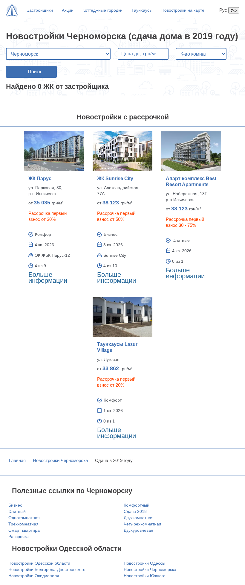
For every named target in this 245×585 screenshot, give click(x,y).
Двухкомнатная (139, 517)
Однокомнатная (24, 517)
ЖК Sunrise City (115, 178)
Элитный (17, 511)
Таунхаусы (141, 10)
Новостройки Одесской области (39, 563)
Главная (17, 460)
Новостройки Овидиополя (33, 575)
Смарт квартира (24, 530)
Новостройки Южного (145, 575)
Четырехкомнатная (142, 524)
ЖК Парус (39, 178)
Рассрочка (18, 536)
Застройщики (40, 10)
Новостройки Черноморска (60, 460)
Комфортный (136, 505)
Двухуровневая (138, 530)
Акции (68, 10)
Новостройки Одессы (144, 563)
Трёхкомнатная (23, 524)
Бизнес (15, 505)
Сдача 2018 (135, 511)
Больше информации (47, 277)
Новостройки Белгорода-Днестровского (46, 569)
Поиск (34, 71)
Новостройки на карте (182, 10)
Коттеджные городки (102, 10)
